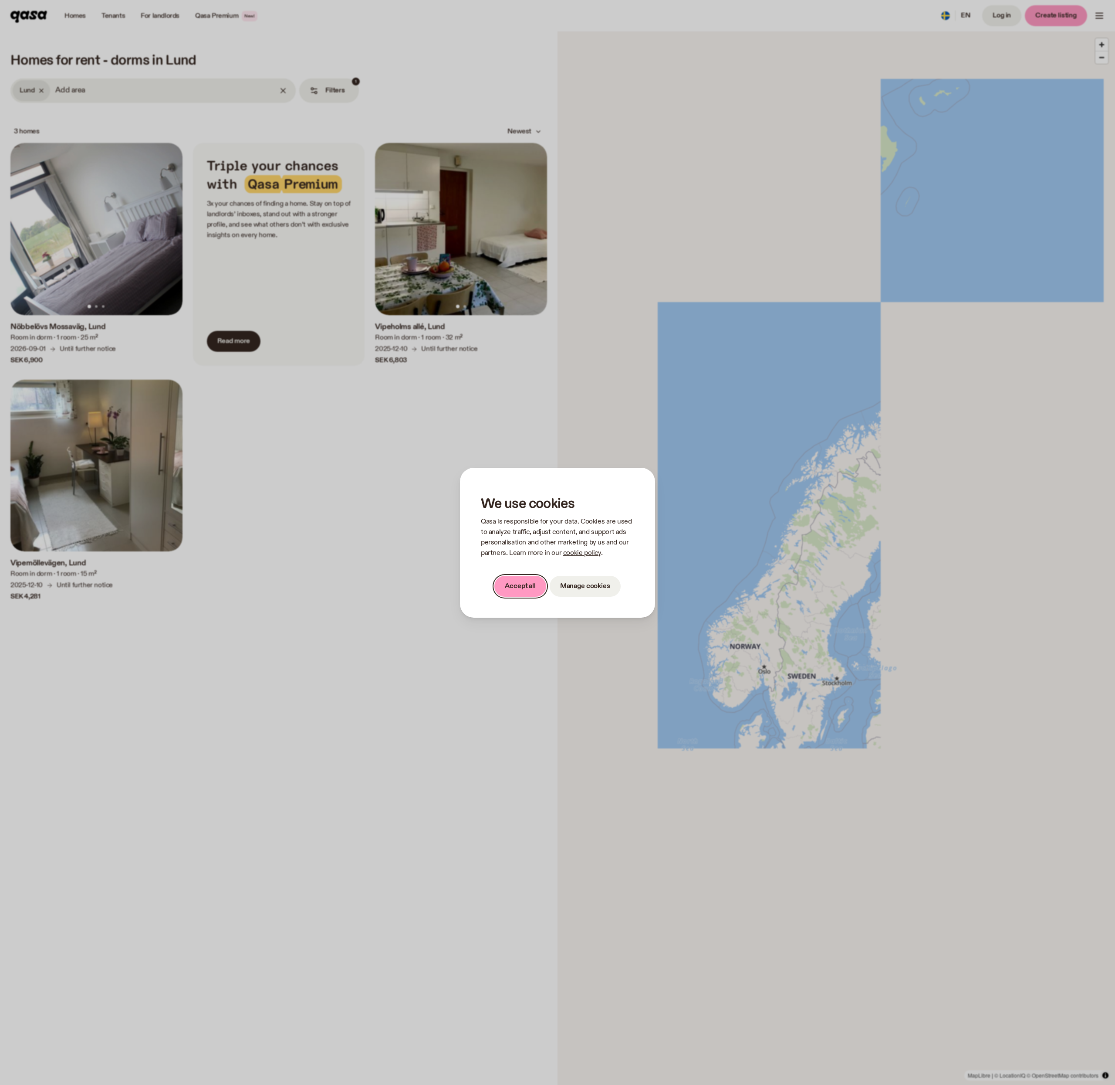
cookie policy (582, 553)
